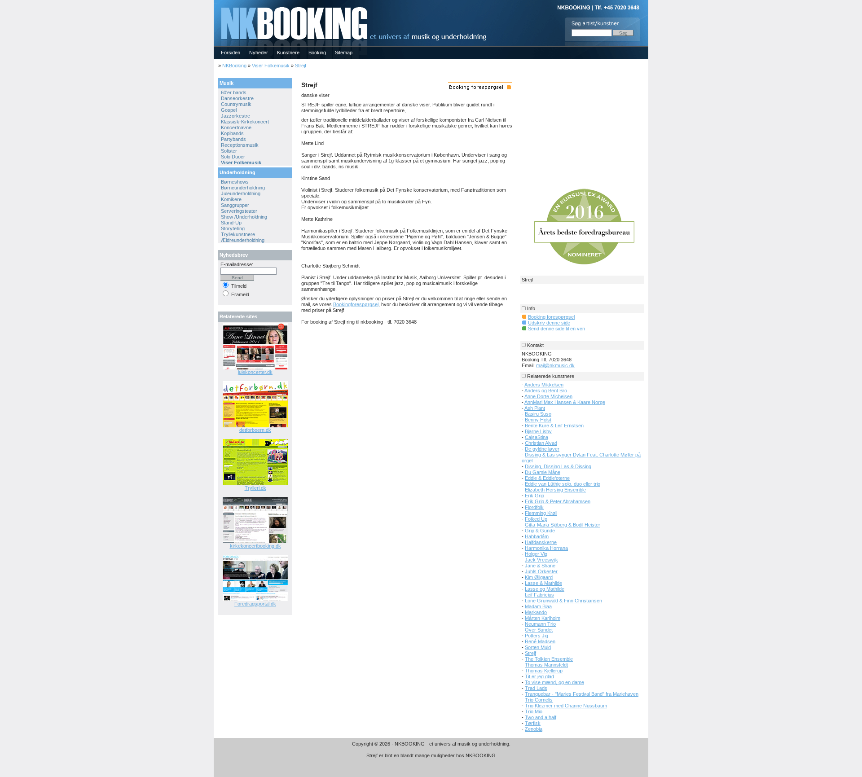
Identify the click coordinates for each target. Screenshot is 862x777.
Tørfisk (533, 723)
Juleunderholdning (240, 193)
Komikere (231, 199)
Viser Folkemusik (271, 65)
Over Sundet (539, 629)
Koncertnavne (236, 127)
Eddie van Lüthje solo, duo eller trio (562, 484)
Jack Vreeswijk (541, 559)
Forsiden (230, 52)
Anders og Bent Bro (545, 390)
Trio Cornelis (539, 699)
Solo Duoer (233, 156)
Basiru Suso (538, 414)
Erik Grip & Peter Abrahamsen (557, 501)
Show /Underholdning (244, 216)
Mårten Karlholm (542, 618)
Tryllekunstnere (238, 234)
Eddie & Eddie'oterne (547, 478)
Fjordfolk (534, 507)
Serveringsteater (239, 211)
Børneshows (235, 181)
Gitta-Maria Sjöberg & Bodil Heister (562, 524)
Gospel (229, 110)
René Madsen (540, 641)
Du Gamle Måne (542, 472)
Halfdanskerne (541, 542)
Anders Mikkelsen (543, 384)
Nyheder (258, 52)
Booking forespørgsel (551, 317)
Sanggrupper (235, 205)
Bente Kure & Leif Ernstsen (554, 425)
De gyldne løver (542, 449)
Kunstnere (288, 52)
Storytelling (233, 228)
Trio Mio (533, 711)
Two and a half (540, 717)
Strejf (300, 65)
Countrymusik (236, 104)
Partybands (233, 139)
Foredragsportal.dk (255, 603)
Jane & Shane (540, 565)
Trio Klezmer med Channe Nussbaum (566, 705)
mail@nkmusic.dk (555, 365)
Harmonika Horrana (546, 548)
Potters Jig (536, 635)
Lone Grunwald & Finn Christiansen (563, 600)
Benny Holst (538, 419)
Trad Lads (536, 688)
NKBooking (234, 65)
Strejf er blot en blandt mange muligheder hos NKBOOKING (431, 755)
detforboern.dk (255, 430)
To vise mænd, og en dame (554, 682)
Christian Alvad (541, 443)
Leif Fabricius (539, 594)
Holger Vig (536, 554)
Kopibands (232, 133)
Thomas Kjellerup (544, 670)
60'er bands (233, 92)
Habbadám (537, 536)
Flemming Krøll (541, 513)
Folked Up (536, 519)
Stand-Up (231, 222)
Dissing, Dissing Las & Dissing (558, 466)
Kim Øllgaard (539, 577)
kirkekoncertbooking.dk (255, 546)
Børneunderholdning (243, 187)
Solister (229, 151)
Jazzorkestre (235, 116)
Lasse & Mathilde (543, 583)
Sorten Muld (538, 647)
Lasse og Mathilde (544, 589)
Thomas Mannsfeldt (546, 664)
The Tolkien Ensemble (549, 659)
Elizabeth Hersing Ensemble (555, 489)
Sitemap (343, 52)
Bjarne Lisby (538, 431)
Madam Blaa (538, 606)
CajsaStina (536, 437)
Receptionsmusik (240, 145)
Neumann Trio (540, 624)
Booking (317, 52)
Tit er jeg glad (539, 676)
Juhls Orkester (541, 571)
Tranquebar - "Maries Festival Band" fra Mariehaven (581, 694)
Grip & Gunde (540, 530)
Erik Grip (534, 495)
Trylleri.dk (255, 488)
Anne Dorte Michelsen (548, 396)
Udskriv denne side (549, 322)
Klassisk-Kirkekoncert (245, 121)
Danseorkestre (237, 98)
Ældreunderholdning (242, 240)
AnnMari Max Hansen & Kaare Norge (564, 402)
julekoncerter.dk (255, 372)
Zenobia (533, 729)
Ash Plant (534, 408)
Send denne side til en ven (556, 328)
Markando (536, 612)
